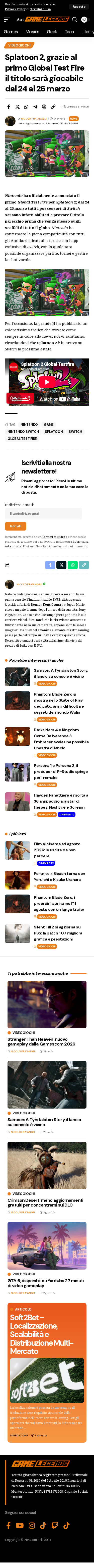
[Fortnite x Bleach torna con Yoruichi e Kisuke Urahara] (17, 880)
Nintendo (29, 425)
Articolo (23, 1309)
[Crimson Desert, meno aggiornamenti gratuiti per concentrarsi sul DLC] (47, 1165)
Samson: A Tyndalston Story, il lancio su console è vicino (44, 1122)
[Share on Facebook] (8, 107)
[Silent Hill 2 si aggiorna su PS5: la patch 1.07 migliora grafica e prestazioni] (17, 933)
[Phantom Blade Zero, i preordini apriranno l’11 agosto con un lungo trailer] (17, 904)
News (73, 118)
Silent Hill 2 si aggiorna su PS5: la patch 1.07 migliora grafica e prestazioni (58, 933)
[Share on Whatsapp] (26, 107)
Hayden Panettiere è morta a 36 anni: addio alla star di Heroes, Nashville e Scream (61, 801)
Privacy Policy (15, 9)
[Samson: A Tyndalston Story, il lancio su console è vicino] (17, 676)
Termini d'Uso (40, 9)
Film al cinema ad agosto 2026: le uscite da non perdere (57, 850)
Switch (75, 432)
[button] (79, 7)
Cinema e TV (66, 814)
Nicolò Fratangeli (34, 118)
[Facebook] (8, 1526)
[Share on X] (17, 107)
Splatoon (54, 432)
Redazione (20, 1435)
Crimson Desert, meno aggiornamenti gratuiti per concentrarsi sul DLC (45, 1202)
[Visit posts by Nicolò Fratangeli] (9, 584)
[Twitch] (55, 1526)
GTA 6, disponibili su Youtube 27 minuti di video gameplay (45, 1283)
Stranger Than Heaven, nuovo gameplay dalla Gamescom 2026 (41, 1041)
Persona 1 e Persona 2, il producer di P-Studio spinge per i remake (61, 771)
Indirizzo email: (19, 504)
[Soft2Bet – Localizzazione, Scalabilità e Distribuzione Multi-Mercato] (47, 1380)
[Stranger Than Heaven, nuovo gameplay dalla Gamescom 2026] (47, 1004)
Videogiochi (19, 45)
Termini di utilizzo (54, 537)
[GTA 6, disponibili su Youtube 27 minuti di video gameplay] (47, 1246)
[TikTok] (43, 1526)
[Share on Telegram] (35, 107)
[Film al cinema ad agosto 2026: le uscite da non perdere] (17, 850)
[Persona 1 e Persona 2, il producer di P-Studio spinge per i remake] (17, 772)
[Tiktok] (66, 1526)
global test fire (22, 439)
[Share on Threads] (44, 107)
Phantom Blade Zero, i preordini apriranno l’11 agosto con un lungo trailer (59, 903)
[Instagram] (32, 1526)
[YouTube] (20, 1526)
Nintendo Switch (23, 432)
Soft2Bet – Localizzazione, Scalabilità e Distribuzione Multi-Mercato (41, 1334)
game (49, 425)
